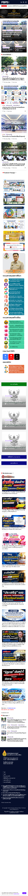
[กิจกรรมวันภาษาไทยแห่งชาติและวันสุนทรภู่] (7, 46)
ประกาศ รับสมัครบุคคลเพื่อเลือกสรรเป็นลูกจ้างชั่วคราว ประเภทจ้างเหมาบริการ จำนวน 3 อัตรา (14, 399)
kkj (4, 39)
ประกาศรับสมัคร (7, 782)
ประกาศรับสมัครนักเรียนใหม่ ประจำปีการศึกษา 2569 (13, 423)
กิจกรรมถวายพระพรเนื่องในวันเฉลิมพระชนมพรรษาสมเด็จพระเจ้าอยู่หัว (13, 798)
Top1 (4, 772)
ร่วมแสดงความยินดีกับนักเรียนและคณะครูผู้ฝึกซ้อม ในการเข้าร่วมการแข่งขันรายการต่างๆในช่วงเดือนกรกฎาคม (13, 164)
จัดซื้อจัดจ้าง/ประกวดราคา (9, 778)
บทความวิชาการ (7, 780)
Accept (24, 893)
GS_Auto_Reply (7, 82)
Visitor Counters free (6, 802)
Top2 (4, 774)
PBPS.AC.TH (15, 809)
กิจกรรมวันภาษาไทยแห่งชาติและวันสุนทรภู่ (7, 50)
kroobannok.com (5, 712)
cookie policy (16, 893)
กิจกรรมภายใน (6, 776)
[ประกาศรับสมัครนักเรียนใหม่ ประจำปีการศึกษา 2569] (14, 419)
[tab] (14, 384)
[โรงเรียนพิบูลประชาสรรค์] (5, 2)
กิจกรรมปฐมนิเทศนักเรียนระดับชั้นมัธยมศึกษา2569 (20, 49)
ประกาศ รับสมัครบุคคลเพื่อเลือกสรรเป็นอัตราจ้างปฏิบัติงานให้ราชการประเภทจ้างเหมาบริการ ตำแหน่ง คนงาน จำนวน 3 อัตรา (14, 444)
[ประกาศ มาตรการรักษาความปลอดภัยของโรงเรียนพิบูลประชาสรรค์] (14, 31)
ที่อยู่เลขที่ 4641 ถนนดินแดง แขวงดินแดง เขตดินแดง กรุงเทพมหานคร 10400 (14, 812)
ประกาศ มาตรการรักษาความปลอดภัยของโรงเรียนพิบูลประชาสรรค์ (12, 34)
